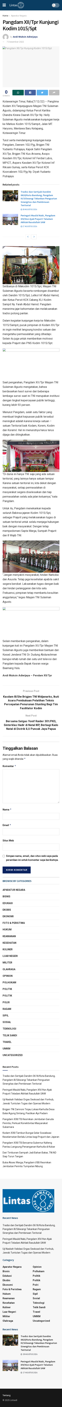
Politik (7, 989)
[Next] (34, 236)
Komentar (9, 766)
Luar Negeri (10, 956)
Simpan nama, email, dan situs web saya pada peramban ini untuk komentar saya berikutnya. (32, 858)
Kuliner (8, 949)
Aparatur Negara (19, 16)
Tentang (7, 1395)
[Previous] (27, 236)
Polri (6, 1002)
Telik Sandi (10, 1035)
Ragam (7, 1009)
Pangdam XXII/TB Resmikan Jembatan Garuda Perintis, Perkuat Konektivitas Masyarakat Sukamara (28, 1123)
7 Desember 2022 (15, 41)
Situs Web (8, 840)
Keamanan (9, 936)
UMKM (6, 1048)
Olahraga (9, 969)
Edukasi (8, 903)
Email (7, 825)
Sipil (6, 1015)
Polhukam (9, 982)
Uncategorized (13, 1055)
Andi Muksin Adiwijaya (25, 36)
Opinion (8, 976)
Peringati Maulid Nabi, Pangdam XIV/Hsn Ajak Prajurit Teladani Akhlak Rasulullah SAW (38, 219)
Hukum (7, 929)
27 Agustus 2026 (29, 226)
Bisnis (6, 896)
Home (5, 16)
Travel (7, 1042)
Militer (7, 962)
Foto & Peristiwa (14, 923)
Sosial (7, 1022)
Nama (7, 809)
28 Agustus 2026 (29, 209)
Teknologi (9, 1028)
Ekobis (7, 909)
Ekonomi (8, 916)
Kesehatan (9, 942)
